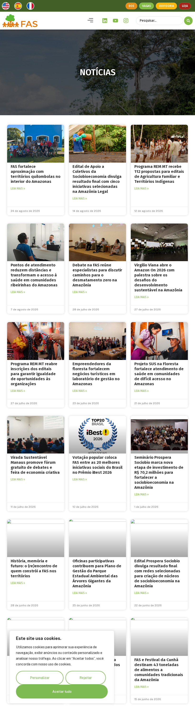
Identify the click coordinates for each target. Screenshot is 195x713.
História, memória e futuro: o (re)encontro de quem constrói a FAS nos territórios (34, 568)
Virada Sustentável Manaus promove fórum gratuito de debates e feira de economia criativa (35, 465)
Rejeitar (85, 678)
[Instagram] (126, 20)
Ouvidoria (166, 6)
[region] (62, 667)
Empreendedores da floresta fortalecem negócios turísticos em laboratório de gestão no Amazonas (96, 373)
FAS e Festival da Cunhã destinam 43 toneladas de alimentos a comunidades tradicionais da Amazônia (158, 669)
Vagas (146, 6)
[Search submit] (188, 20)
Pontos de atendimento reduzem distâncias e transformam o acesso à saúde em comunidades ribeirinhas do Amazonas (34, 275)
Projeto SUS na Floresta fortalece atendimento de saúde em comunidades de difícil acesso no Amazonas (159, 373)
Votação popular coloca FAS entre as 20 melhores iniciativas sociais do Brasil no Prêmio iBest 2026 (97, 465)
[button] (90, 20)
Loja (185, 6)
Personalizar (39, 678)
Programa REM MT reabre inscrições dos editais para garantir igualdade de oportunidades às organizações (34, 373)
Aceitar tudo (62, 691)
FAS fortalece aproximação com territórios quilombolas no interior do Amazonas (35, 174)
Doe (131, 6)
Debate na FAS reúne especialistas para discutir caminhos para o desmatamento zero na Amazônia (97, 275)
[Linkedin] (105, 20)
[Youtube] (115, 20)
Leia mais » (18, 188)
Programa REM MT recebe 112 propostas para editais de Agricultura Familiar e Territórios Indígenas (159, 174)
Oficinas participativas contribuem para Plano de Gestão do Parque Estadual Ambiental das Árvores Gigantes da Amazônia (97, 573)
